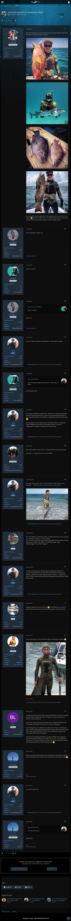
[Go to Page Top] (68, 918)
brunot (8, 900)
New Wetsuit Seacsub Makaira (16, 898)
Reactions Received (9, 48)
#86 (65, 373)
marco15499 (17, 664)
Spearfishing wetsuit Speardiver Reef (40, 898)
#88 (65, 445)
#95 (65, 751)
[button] (69, 2)
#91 (65, 567)
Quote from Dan (33, 379)
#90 (65, 532)
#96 (65, 785)
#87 (65, 409)
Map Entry (6, 54)
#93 (65, 635)
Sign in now (52, 869)
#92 (65, 603)
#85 (65, 337)
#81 (65, 29)
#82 (65, 228)
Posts (5, 50)
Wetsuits (9, 902)
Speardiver (12, 14)
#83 (65, 265)
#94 (65, 711)
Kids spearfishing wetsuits (59, 898)
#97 (65, 821)
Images (6, 52)
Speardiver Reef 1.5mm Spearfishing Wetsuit (46, 485)
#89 (65, 479)
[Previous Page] (2, 20)
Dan (30, 900)
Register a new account (19, 869)
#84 (65, 301)
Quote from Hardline (34, 307)
